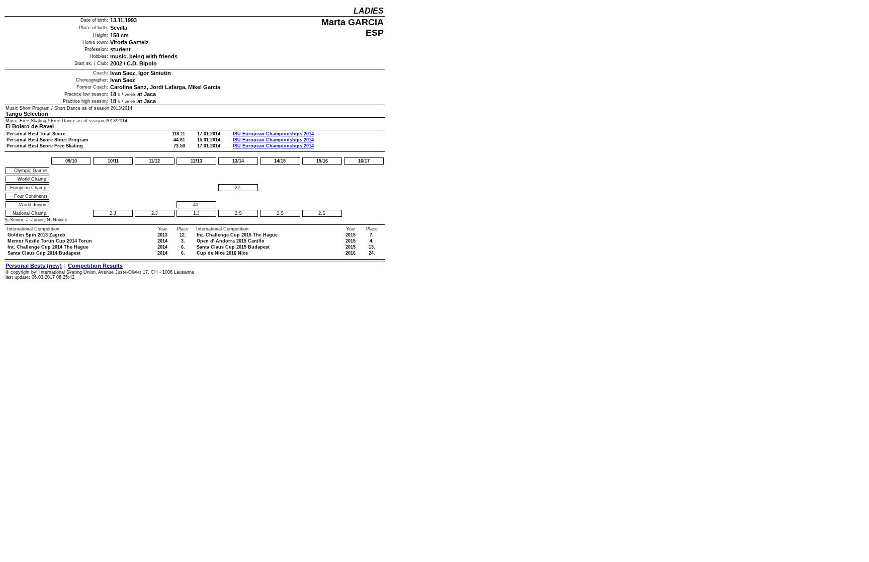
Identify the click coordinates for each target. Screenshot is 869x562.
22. (238, 187)
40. (196, 204)
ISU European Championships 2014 (273, 133)
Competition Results (95, 266)
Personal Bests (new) (34, 266)
